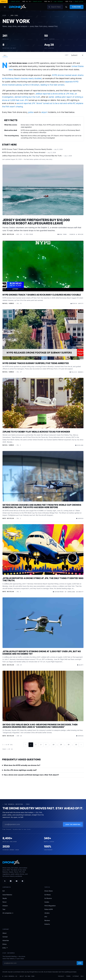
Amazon (5, 905)
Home (4, 15)
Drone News (48, 891)
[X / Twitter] (5, 881)
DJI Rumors (48, 898)
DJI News (47, 894)
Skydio (5, 898)
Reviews (47, 920)
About (5, 933)
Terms (68, 976)
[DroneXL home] (17, 7)
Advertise (6, 940)
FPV (45, 917)
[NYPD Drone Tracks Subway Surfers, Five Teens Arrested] (43, 334)
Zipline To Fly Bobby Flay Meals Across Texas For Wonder (36, 431)
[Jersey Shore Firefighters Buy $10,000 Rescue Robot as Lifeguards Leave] (43, 190)
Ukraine (47, 913)
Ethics (5, 944)
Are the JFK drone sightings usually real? (20, 770)
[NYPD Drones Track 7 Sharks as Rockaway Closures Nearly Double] (43, 266)
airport (44, 112)
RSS (82, 976)
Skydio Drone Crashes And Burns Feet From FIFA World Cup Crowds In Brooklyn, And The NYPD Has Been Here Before (42, 506)
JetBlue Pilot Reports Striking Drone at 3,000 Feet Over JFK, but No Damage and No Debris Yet (42, 652)
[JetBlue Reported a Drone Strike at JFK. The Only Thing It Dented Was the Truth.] (43, 549)
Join (79, 963)
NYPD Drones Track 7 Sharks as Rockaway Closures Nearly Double (27, 149)
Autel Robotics (7, 894)
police (30, 112)
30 (68, 744)
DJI (4, 891)
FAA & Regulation (50, 905)
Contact (5, 937)
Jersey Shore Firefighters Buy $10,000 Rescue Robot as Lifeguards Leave (36, 221)
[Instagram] (22, 881)
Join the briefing (72, 824)
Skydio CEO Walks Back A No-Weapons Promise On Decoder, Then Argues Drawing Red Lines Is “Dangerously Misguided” (40, 725)
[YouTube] (16, 881)
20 (61, 744)
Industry (47, 924)
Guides (46, 902)
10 (53, 744)
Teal (4, 909)
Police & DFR (48, 909)
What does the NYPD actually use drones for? (22, 765)
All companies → (8, 913)
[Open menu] (5, 7)
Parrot (5, 902)
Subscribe (76, 7)
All (5, 55)
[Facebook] (10, 881)
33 (76, 744)
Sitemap (76, 976)
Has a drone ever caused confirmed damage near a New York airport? (31, 775)
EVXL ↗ (5, 948)
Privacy (61, 976)
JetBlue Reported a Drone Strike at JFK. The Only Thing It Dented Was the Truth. (32, 156)
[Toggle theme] (66, 7)
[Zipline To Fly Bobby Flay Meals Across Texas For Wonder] (43, 403)
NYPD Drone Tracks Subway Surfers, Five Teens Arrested (23, 152)
